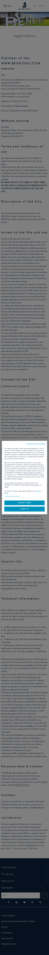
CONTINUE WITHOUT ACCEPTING (36, 443)
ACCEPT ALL (24, 509)
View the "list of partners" (12, 496)
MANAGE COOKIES (24, 503)
